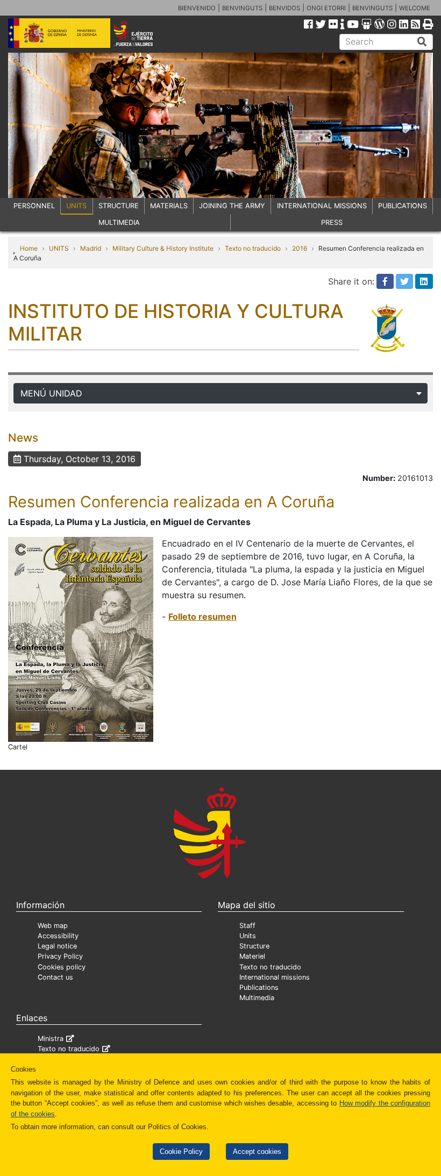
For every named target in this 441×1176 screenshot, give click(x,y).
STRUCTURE (118, 206)
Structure (254, 946)
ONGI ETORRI (326, 8)
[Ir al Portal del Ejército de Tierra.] (141, 32)
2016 (299, 248)
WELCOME (414, 8)
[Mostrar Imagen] (80, 638)
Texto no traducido (253, 248)
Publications (259, 987)
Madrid (90, 248)
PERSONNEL (34, 206)
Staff (247, 926)
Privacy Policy (60, 956)
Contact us (55, 977)
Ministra (50, 1039)
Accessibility (58, 936)
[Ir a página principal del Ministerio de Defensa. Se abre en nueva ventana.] (59, 32)
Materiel (252, 956)
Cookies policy (62, 967)
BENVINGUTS (242, 8)
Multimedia (256, 998)
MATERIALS (169, 206)
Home (29, 248)
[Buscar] (422, 42)
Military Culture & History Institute (163, 248)
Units (247, 936)
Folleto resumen (202, 616)
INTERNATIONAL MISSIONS (322, 206)
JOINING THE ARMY (232, 206)
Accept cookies (257, 1151)
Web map (53, 926)
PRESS (332, 222)
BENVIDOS (284, 8)
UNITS (76, 206)
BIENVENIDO (197, 8)
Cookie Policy (181, 1151)
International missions (274, 977)
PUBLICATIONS (402, 206)
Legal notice (57, 946)
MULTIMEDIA (119, 222)
